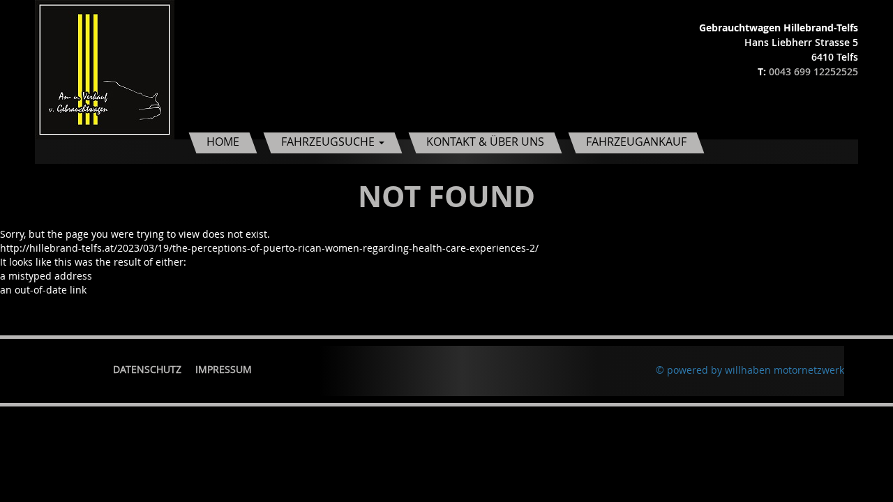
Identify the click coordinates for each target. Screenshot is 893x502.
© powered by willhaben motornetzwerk (750, 369)
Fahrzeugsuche (329, 141)
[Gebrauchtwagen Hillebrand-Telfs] (104, 68)
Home (223, 141)
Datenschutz (147, 369)
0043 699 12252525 (813, 71)
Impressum (223, 369)
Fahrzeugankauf (636, 141)
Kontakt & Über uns (485, 141)
